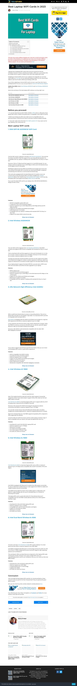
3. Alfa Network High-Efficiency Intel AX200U (20, 48)
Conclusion (12, 53)
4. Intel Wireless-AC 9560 (16, 49)
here (33, 61)
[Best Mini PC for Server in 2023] (42, 649)
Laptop (15, 608)
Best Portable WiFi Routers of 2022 (40, 637)
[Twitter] (61, 19)
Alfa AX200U (11, 319)
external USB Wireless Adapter (40, 83)
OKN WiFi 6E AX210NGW (35, 156)
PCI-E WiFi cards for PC (31, 121)
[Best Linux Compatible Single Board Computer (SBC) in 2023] (14, 649)
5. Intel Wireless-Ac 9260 (16, 51)
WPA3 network (32, 178)
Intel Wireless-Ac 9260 (18, 438)
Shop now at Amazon (28, 217)
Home (53, 1)
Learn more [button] (34, 684)
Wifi (19, 608)
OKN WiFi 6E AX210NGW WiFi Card (23, 129)
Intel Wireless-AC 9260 (13, 465)
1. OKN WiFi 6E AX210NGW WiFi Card (18, 46)
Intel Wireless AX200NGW (41, 86)
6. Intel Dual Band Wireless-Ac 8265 (18, 52)
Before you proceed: (13, 43)
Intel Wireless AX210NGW (27, 86)
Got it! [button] (74, 684)
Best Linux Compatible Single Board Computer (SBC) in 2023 (14, 658)
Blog (58, 1)
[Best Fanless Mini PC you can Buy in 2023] (28, 649)
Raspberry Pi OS (11, 655)
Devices (10, 608)
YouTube (18, 78)
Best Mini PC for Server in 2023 (41, 657)
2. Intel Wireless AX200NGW (16, 47)
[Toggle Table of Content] (27, 42)
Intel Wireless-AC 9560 (19, 369)
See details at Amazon (33, 95)
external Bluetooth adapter (33, 177)
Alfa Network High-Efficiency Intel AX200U (26, 287)
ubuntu (15, 655)
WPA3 (33, 113)
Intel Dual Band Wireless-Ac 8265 (23, 517)
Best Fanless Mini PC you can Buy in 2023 (28, 657)
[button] (61, 1)
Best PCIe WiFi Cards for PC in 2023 (19, 637)
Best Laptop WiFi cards (15, 44)
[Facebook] (57, 19)
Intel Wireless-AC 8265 (23, 544)
